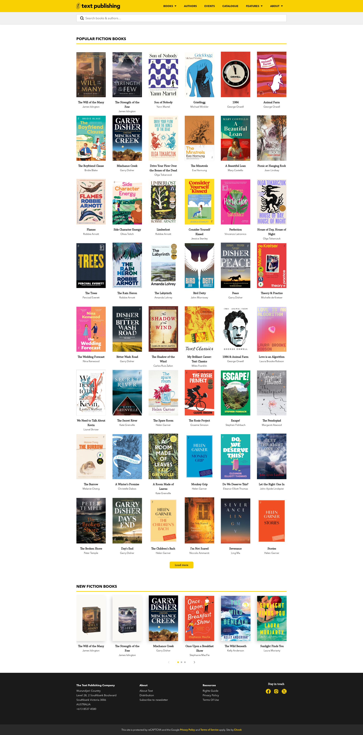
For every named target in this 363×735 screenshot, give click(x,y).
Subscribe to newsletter (154, 700)
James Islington (91, 106)
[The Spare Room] (163, 392)
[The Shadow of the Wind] (163, 329)
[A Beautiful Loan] (235, 138)
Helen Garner (163, 424)
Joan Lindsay (271, 170)
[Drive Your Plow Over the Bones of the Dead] (163, 138)
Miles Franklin (199, 365)
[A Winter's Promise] (127, 456)
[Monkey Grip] (199, 456)
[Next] (194, 662)
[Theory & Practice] (271, 265)
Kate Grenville (127, 424)
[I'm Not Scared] (199, 520)
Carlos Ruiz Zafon (163, 365)
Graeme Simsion (199, 424)
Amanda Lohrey (163, 297)
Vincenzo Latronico (235, 233)
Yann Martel (163, 106)
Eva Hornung (199, 170)
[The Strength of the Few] (127, 74)
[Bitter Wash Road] (127, 329)
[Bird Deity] (199, 265)
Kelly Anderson (235, 650)
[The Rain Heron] (127, 265)
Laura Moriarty (272, 650)
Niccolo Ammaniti (199, 552)
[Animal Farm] (271, 74)
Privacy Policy (211, 695)
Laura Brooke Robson (272, 361)
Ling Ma (235, 552)
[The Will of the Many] (91, 74)
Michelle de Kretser (271, 297)
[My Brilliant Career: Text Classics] (199, 329)
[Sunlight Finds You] (272, 618)
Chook (238, 729)
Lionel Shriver (91, 429)
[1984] (235, 74)
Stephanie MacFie (199, 655)
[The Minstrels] (199, 138)
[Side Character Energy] (127, 201)
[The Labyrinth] (163, 265)
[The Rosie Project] (199, 392)
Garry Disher (127, 170)
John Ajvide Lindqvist (272, 488)
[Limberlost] (163, 201)
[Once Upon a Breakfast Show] (199, 618)
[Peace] (235, 265)
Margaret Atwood (272, 424)
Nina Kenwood (91, 361)
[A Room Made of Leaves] (163, 456)
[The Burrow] (91, 456)
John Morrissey (199, 297)
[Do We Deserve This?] (235, 456)
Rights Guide (210, 690)
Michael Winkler (199, 106)
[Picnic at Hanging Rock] (271, 138)
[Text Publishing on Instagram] (276, 691)
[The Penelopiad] (271, 392)
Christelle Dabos (127, 488)
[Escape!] (235, 392)
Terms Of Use (211, 700)
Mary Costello (235, 170)
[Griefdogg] (199, 74)
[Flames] (91, 201)
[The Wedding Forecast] (91, 329)
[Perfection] (235, 201)
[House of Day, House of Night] (271, 201)
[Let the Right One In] (271, 456)
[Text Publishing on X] (284, 691)
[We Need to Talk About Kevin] (91, 392)
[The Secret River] (127, 392)
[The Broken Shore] (91, 520)
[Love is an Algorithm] (271, 329)
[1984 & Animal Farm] (235, 329)
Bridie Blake (91, 170)
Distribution (147, 695)
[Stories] (271, 520)
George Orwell (235, 106)
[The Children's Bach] (163, 520)
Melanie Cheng (91, 488)
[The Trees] (91, 265)
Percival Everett (91, 297)
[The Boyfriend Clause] (91, 138)
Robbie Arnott (91, 233)
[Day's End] (127, 520)
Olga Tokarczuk (163, 174)
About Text (146, 690)
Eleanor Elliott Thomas (235, 488)
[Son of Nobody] (163, 74)
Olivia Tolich (127, 233)
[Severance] (235, 520)
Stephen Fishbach (236, 424)
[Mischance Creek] (127, 138)
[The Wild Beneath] (236, 618)
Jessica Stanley (199, 238)
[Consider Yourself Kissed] (199, 201)
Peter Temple (91, 552)
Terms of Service (209, 729)
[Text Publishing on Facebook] (268, 691)
